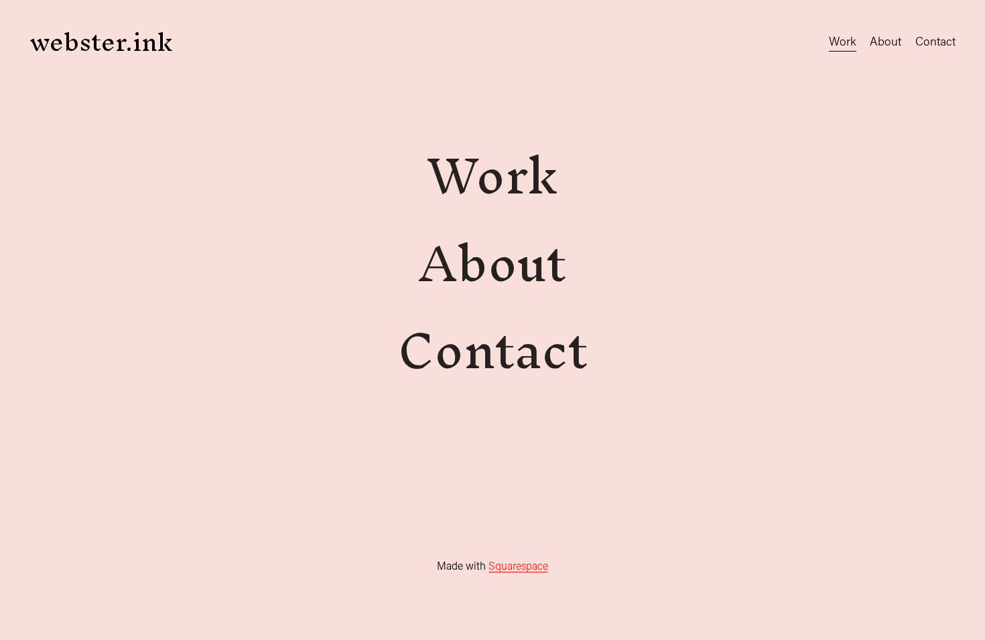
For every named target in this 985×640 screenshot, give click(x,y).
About (885, 41)
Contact (935, 41)
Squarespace (518, 565)
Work (842, 41)
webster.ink (100, 41)
